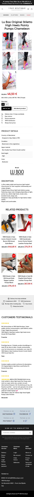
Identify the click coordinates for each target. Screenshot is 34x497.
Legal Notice (3, 460)
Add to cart (6, 108)
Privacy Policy (28, 459)
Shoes (6, 15)
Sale (29, 15)
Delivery (3, 452)
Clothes (14, 15)
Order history (16, 459)
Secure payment (4, 465)
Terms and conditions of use (29, 464)
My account (17, 455)
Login (15, 452)
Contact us (29, 455)
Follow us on (8, 412)
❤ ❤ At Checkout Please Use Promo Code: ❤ (17, 2)
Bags (22, 15)
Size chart (4, 101)
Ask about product (20, 108)
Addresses (16, 462)
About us (28, 452)
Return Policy (3, 456)
